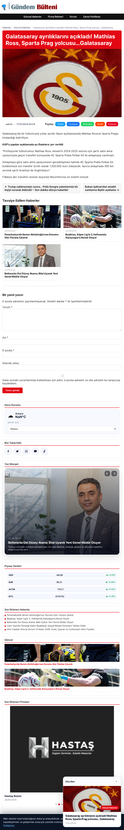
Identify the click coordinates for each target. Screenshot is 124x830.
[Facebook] (8, 451)
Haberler (6, 27)
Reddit (100, 124)
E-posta (8, 350)
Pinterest (112, 124)
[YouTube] (35, 451)
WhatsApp (87, 124)
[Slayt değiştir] (56, 804)
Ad (5, 337)
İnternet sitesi (10, 363)
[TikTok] (44, 451)
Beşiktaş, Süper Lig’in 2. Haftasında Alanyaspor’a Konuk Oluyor (38, 618)
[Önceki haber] (107, 473)
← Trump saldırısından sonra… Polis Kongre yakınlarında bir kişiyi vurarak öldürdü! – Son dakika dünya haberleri (41, 188)
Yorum (7, 307)
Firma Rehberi (55, 16)
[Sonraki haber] (114, 473)
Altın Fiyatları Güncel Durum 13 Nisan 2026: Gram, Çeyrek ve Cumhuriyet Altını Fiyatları (50, 629)
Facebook (73, 124)
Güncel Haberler (32, 16)
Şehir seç (13, 422)
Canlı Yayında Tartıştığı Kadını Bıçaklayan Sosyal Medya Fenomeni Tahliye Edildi (46, 625)
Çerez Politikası (91, 16)
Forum (73, 16)
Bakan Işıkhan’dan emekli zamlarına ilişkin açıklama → (102, 188)
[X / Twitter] (17, 451)
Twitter (60, 124)
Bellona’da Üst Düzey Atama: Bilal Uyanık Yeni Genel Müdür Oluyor (40, 622)
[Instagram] (26, 451)
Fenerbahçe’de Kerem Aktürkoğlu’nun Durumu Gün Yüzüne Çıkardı (40, 615)
